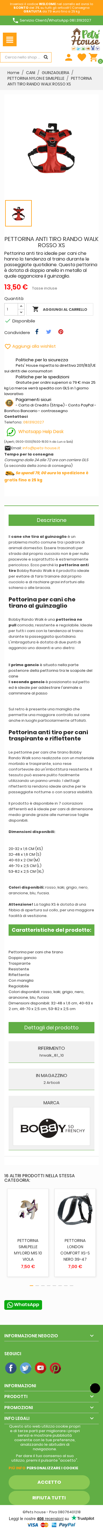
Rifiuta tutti (49, 1498)
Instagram (70, 1368)
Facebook (11, 1368)
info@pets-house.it (41, 448)
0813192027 (33, 422)
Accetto (49, 1482)
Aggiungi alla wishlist (30, 346)
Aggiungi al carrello (59, 309)
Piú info (17, 1468)
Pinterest (55, 1368)
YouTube (41, 1368)
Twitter (26, 1368)
